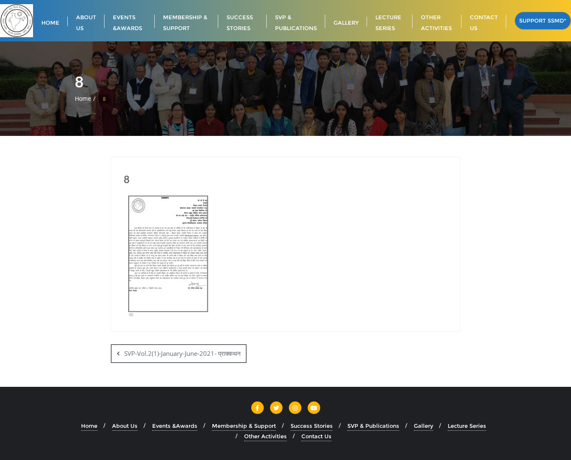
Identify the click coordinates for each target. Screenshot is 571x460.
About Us (125, 425)
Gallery (423, 425)
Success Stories (312, 425)
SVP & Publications (373, 425)
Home (83, 98)
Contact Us (316, 436)
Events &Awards (174, 425)
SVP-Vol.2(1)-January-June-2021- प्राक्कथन (182, 353)
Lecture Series (467, 425)
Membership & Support (244, 425)
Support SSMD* (542, 20)
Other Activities (265, 436)
